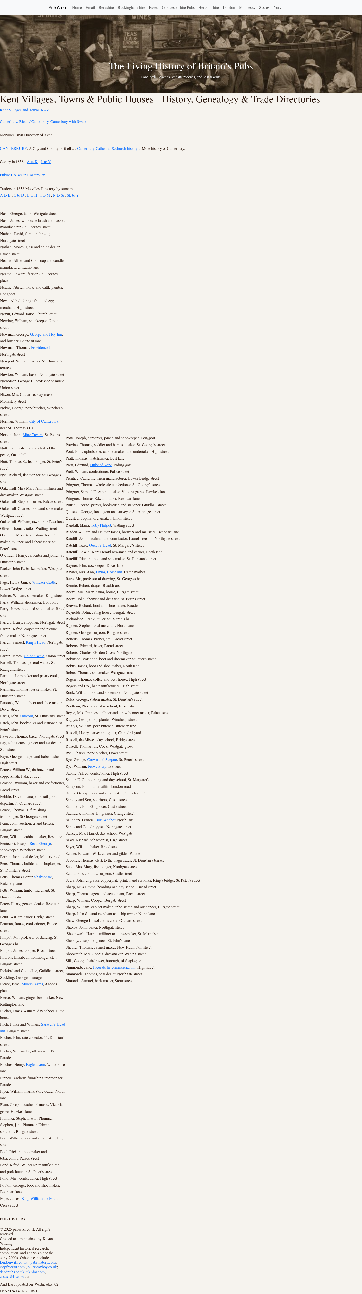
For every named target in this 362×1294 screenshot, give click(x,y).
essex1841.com (12, 1276)
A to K (32, 161)
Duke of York (101, 464)
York (277, 7)
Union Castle (34, 655)
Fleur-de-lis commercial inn (114, 967)
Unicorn (26, 715)
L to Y (46, 161)
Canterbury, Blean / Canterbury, (25, 121)
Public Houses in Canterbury (22, 174)
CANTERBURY (13, 148)
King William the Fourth (40, 1198)
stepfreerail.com (12, 1266)
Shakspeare (43, 876)
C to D (19, 195)
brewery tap (97, 766)
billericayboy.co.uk (42, 1266)
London (229, 7)
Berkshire (106, 7)
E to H (32, 195)
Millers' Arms (32, 983)
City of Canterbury (43, 421)
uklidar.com (35, 1271)
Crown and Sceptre (102, 759)
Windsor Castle (44, 582)
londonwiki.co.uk (14, 1262)
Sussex (264, 7)
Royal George (40, 843)
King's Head (35, 642)
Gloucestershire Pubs (178, 7)
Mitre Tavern (33, 434)
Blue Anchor (105, 819)
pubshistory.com (43, 1262)
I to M (45, 195)
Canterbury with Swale (68, 121)
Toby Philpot (101, 525)
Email (90, 7)
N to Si (59, 195)
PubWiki (57, 7)
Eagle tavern (35, 1064)
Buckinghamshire (131, 7)
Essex (153, 7)
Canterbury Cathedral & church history (107, 148)
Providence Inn (42, 347)
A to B (5, 195)
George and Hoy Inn (46, 334)
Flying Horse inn (109, 571)
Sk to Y (73, 195)
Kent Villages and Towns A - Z (24, 109)
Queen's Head (100, 545)
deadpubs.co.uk (12, 1271)
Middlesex (247, 7)
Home (77, 7)
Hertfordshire (208, 7)
